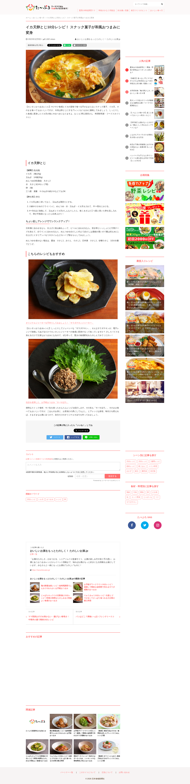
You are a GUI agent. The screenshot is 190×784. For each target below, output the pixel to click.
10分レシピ (31, 499)
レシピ (58, 499)
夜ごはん (141, 466)
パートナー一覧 (66, 772)
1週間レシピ (155, 461)
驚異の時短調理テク (87, 10)
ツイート (57, 437)
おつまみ (50, 499)
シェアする (75, 437)
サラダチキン (132, 502)
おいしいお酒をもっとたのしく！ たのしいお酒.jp (98, 39)
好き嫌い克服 (123, 10)
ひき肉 (154, 492)
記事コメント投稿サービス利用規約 (39, 459)
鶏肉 (128, 492)
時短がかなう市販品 (107, 10)
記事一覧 (33, 554)
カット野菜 (136, 497)
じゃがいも (148, 497)
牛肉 (135, 492)
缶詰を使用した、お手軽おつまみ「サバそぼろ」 (47, 402)
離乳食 (144, 471)
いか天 (41, 499)
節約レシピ (131, 466)
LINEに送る (93, 437)
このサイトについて (87, 772)
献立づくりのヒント (139, 10)
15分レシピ (131, 461)
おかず (129, 471)
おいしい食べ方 (156, 10)
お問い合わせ (124, 772)
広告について (107, 772)
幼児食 (152, 471)
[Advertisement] (73, 669)
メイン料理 (153, 466)
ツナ (157, 497)
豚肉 (142, 492)
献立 (136, 471)
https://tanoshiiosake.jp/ (41, 570)
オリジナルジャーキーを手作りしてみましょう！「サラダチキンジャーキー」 (60, 323)
